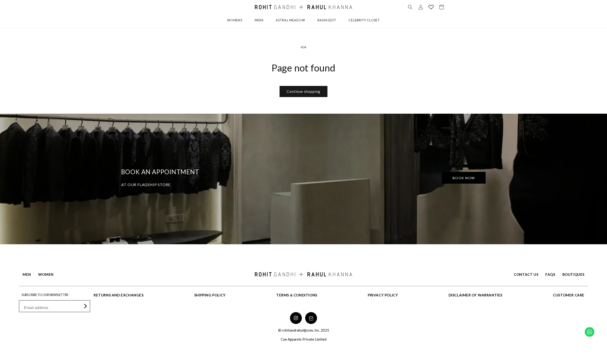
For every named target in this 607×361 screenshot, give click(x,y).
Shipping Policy (210, 295)
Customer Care (568, 295)
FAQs (550, 274)
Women (46, 274)
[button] (410, 7)
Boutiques (573, 274)
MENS (259, 20)
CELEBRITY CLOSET (364, 20)
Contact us (526, 274)
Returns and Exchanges (119, 295)
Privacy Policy (383, 295)
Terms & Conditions (296, 295)
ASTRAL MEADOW (290, 20)
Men (27, 274)
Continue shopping (303, 91)
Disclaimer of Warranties (475, 295)
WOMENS (234, 20)
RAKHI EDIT (326, 20)
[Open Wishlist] (431, 7)
